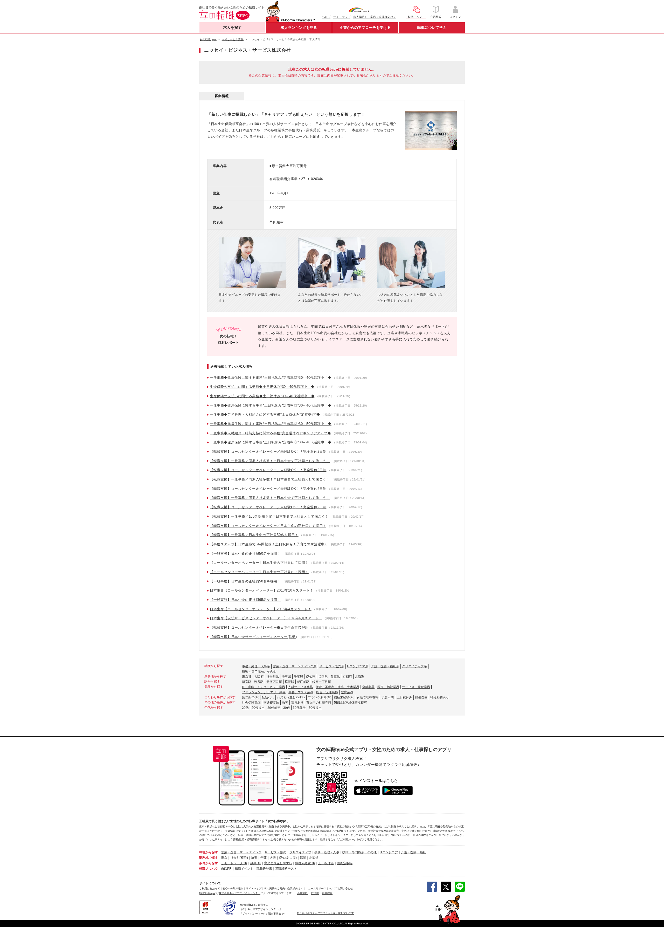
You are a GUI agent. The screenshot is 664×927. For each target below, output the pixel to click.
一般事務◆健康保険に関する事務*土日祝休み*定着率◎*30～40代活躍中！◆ (270, 378)
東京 (224, 857)
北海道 (359, 676)
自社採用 (327, 893)
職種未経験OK (344, 697)
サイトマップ (341, 16)
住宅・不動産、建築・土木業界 (337, 687)
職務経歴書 (264, 868)
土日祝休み (404, 697)
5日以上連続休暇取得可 (350, 702)
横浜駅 (289, 682)
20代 (245, 708)
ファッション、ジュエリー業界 (264, 692)
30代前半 (299, 708)
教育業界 (347, 692)
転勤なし (268, 697)
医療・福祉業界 (388, 687)
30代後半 (315, 708)
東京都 (246, 676)
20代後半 (258, 708)
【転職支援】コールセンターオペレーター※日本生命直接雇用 (259, 627)
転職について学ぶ (431, 27)
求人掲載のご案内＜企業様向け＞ (374, 16)
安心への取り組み (233, 888)
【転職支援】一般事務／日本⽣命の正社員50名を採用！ (254, 535)
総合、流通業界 (327, 692)
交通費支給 (271, 702)
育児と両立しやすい (291, 697)
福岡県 (323, 676)
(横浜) (244, 857)
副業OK (255, 863)
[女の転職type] (207, 893)
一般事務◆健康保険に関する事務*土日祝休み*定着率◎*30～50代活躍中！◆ (270, 424)
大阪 (273, 857)
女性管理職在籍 (367, 697)
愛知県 (310, 676)
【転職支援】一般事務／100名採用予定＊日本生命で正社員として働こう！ (269, 516)
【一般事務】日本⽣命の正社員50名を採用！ (245, 553)
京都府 (347, 676)
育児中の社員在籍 (318, 702)
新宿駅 (246, 682)
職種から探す (208, 852)
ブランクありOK (319, 697)
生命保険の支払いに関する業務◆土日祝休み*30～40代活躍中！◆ (262, 387)
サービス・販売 (275, 852)
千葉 (263, 857)
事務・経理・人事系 (256, 666)
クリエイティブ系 (414, 666)
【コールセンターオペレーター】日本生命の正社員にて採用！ (259, 563)
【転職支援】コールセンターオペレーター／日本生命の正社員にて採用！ (268, 526)
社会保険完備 (251, 702)
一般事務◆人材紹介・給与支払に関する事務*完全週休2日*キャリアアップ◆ (270, 433)
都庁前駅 (303, 682)
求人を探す (232, 27)
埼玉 (254, 857)
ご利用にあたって (209, 888)
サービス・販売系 (331, 666)
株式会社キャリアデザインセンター (239, 893)
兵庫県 (335, 676)
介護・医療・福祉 (413, 852)
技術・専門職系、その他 (259, 671)
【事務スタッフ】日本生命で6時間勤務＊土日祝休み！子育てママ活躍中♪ (268, 544)
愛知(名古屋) (288, 857)
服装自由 (421, 697)
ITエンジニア (389, 852)
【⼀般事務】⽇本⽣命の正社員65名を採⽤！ (245, 600)
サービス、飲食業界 (416, 687)
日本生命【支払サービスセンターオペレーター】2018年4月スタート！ (266, 618)
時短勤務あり (439, 697)
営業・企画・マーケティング (241, 852)
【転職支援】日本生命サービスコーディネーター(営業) (253, 637)
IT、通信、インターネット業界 (263, 687)
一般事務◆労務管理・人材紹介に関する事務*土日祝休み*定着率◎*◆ (265, 414)
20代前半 (273, 708)
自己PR (226, 868)
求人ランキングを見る (299, 27)
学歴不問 (387, 697)
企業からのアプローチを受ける (365, 27)
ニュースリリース (316, 888)
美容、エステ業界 (300, 692)
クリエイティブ (300, 852)
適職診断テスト (286, 868)
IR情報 (315, 893)
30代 (286, 708)
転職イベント (244, 868)
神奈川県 (272, 676)
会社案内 (302, 893)
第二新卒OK (250, 697)
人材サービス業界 (300, 687)
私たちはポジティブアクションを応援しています (325, 913)
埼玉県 (286, 676)
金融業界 (368, 687)
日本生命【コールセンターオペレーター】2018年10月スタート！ (261, 590)
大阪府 (259, 676)
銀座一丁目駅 (321, 682)
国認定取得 (344, 863)
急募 (285, 702)
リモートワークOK (234, 863)
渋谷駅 (259, 682)
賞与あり (297, 702)
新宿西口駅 (274, 682)
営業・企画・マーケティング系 (294, 666)
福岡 (303, 857)
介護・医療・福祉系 (385, 666)
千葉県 (298, 676)
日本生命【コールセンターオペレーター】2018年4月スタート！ (261, 609)
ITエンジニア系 (357, 666)
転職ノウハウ (208, 868)
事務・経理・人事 (326, 852)
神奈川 (235, 857)
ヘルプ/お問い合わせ (341, 888)
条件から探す (208, 863)
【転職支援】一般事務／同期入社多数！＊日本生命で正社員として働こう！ (270, 461)
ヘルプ (326, 16)
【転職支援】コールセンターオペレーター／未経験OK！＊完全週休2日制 (268, 452)
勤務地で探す (208, 857)
